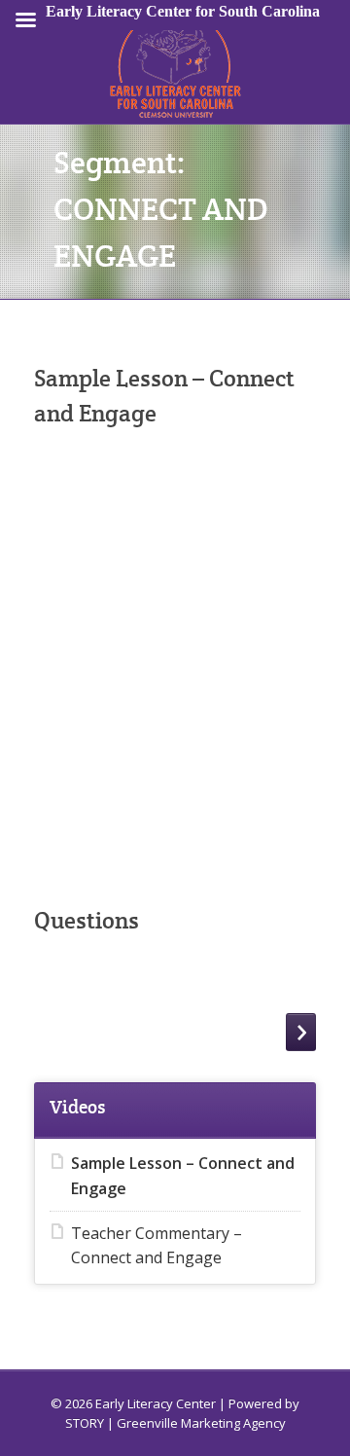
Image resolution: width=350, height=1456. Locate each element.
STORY (84, 1423)
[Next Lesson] (301, 1032)
